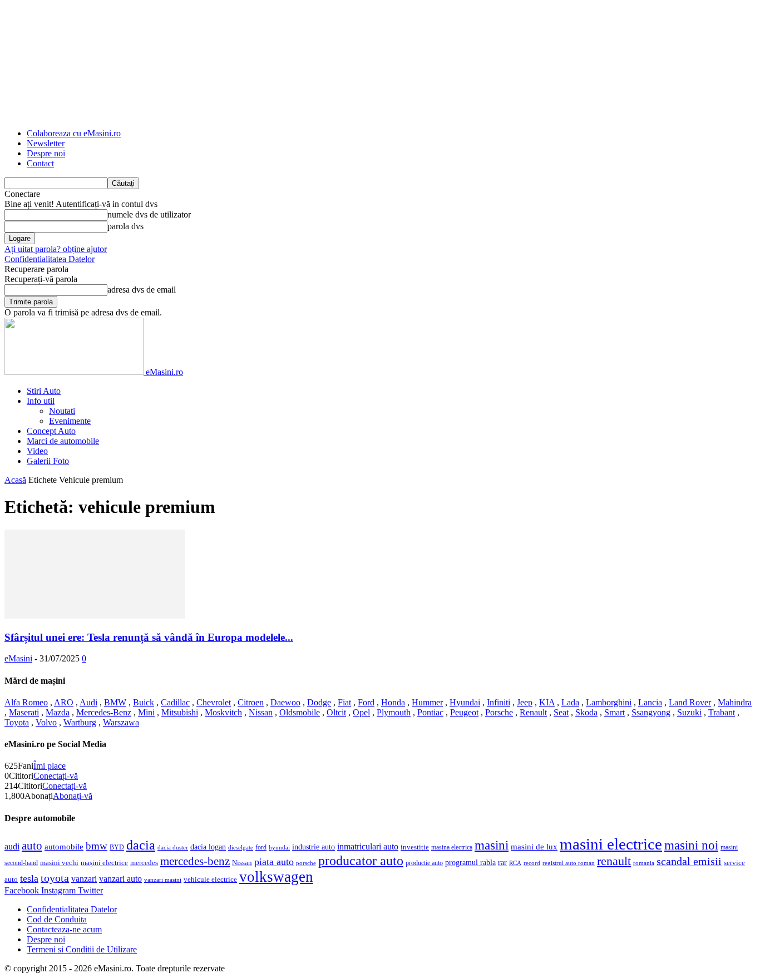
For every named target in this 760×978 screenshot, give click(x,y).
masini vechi (59, 863)
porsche (306, 863)
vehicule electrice (210, 879)
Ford (366, 702)
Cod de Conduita (57, 919)
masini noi (691, 845)
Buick (143, 702)
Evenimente (70, 421)
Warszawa (121, 722)
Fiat (344, 702)
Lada (570, 702)
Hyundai (465, 702)
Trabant (721, 712)
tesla (29, 878)
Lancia (650, 702)
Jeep (524, 702)
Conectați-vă (55, 776)
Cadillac (175, 702)
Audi (88, 702)
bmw (96, 846)
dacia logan (208, 847)
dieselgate (240, 847)
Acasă (15, 480)
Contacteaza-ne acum (64, 929)
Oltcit (336, 712)
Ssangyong (650, 712)
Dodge (319, 702)
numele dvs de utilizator (149, 214)
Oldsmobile (299, 712)
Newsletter (46, 143)
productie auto (424, 863)
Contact (40, 163)
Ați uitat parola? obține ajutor (55, 249)
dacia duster (172, 847)
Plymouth (394, 712)
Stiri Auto (44, 391)
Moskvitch (223, 712)
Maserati (24, 712)
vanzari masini (162, 880)
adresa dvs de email (141, 289)
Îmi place (49, 765)
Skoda (586, 712)
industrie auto (313, 847)
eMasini (18, 658)
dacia (140, 844)
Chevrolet (213, 702)
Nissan (261, 712)
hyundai (279, 847)
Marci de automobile (63, 441)
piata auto (274, 861)
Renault (533, 712)
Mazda (58, 712)
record (532, 863)
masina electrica (451, 847)
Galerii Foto (48, 461)
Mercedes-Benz (103, 712)
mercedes (144, 863)
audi (11, 846)
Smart (614, 712)
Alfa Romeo (26, 702)
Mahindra (735, 702)
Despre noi (46, 153)
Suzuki (689, 712)
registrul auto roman (568, 863)
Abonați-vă (72, 796)
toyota (55, 878)
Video (37, 451)
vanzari (84, 878)
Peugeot (464, 712)
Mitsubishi (179, 712)
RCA (515, 863)
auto (32, 845)
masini (492, 845)
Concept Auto (51, 431)
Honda (393, 702)
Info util (41, 401)
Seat (561, 712)
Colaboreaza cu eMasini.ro (74, 133)
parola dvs (125, 226)
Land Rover (690, 702)
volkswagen (276, 876)
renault (614, 861)
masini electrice (611, 844)
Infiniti (498, 702)
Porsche (499, 712)
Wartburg (79, 722)
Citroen (251, 702)
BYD (117, 847)
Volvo (46, 722)
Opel (361, 712)
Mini (146, 712)
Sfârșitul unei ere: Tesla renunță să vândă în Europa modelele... (148, 637)
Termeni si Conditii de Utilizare (82, 949)
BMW (115, 702)
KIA (547, 702)
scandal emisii (689, 861)
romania (643, 863)
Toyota (16, 722)
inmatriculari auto (367, 846)
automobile (64, 846)
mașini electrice (104, 863)
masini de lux (534, 846)
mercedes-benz (195, 861)
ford (261, 847)
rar (502, 862)
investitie (415, 847)
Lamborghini (608, 702)
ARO (63, 702)
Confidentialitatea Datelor (49, 259)
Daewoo (285, 702)
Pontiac (430, 712)
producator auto (360, 860)
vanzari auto (120, 878)
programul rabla (470, 862)
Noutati (62, 411)
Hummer (427, 702)
